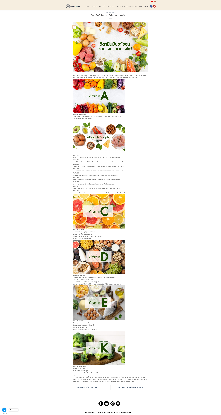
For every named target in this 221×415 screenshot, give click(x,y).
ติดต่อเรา (146, 6)
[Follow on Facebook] (151, 6)
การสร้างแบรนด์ (110, 6)
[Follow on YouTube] (154, 6)
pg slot (134, 413)
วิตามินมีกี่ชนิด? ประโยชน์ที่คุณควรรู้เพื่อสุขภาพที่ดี (130, 387)
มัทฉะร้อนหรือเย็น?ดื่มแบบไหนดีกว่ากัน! (87, 387)
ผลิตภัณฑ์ (102, 6)
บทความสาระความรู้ (110, 12)
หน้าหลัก (88, 6)
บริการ (118, 6)
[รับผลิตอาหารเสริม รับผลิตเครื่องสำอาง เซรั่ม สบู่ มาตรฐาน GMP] (73, 6)
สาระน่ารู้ (140, 6)
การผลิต (122, 6)
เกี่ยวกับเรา (95, 6)
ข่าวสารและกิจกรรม (131, 6)
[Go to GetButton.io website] (4, 413)
